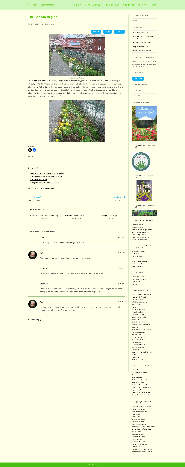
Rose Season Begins (38, 179)
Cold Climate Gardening (139, 302)
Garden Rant (136, 319)
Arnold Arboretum (137, 225)
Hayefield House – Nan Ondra (141, 330)
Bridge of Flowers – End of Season (44, 182)
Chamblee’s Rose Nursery (140, 372)
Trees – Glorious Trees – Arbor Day (44, 215)
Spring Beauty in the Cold (140, 47)
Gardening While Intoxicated (141, 324)
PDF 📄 (107, 32)
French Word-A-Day (138, 314)
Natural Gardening (137, 339)
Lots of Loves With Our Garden (141, 43)
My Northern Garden (138, 337)
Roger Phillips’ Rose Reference (141, 387)
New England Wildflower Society (142, 429)
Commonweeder (42, 4)
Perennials (51, 188)
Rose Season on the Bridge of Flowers (46, 176)
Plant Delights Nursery (139, 437)
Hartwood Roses (137, 375)
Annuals (34, 188)
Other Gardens (43, 188)
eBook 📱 (119, 32)
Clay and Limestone (138, 299)
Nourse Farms (136, 432)
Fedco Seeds (136, 414)
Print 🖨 (96, 32)
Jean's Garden (136, 254)
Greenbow (135, 327)
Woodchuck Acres (137, 359)
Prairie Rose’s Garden (138, 344)
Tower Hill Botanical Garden (140, 237)
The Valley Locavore (138, 284)
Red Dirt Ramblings (138, 347)
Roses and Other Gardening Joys (142, 352)
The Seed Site (136, 447)
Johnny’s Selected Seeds (139, 424)
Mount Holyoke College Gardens (142, 230)
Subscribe (138, 79)
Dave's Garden (136, 304)
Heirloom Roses (137, 377)
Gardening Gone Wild (138, 322)
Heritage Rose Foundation (140, 380)
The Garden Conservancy (140, 444)
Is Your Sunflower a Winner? (76, 215)
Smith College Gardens (139, 235)
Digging (134, 307)
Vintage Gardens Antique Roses (142, 395)
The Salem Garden (137, 264)
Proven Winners (137, 439)
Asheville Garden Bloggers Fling (141, 294)
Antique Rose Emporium (139, 370)
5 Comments (49, 24)
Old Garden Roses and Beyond (141, 385)
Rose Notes (135, 350)
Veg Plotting (135, 357)
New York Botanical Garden (140, 232)
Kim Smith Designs (137, 256)
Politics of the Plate (138, 277)
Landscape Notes (137, 259)
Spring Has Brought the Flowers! (142, 50)
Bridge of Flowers (39, 81)
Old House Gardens (138, 434)
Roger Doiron (136, 282)
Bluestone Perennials (138, 409)
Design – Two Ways (109, 215)
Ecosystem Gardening (138, 309)
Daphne (43, 268)
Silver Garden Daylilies (139, 442)
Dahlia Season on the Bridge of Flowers (47, 173)
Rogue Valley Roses (138, 390)
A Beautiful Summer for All (140, 32)
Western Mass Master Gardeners (142, 452)
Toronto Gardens (137, 266)
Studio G (134, 355)
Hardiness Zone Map (138, 419)
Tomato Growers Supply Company (143, 449)
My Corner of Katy (137, 334)
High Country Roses (138, 382)
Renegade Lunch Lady (139, 279)
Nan (42, 237)
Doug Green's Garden (138, 251)
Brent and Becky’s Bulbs (139, 412)
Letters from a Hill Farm (139, 261)
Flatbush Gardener (138, 312)
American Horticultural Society (141, 407)
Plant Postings (136, 342)
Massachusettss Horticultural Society (143, 427)
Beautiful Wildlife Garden (139, 297)
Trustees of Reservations (139, 240)
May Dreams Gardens (138, 332)
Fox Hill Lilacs (136, 417)
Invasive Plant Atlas (138, 422)
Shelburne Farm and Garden (141, 392)
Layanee (44, 283)
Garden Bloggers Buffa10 (139, 317)
